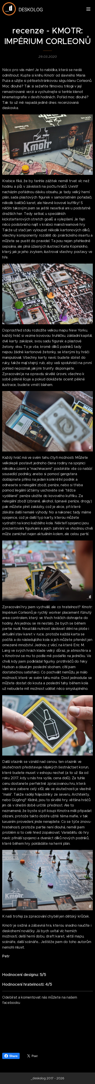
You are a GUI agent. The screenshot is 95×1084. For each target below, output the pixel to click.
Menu (88, 8)
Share (13, 1056)
